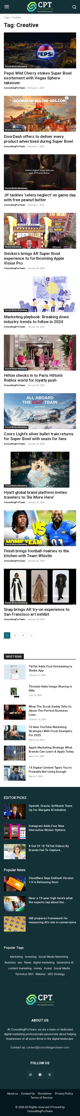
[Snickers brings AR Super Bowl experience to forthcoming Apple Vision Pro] (40, 231)
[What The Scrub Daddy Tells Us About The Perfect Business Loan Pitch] (15, 712)
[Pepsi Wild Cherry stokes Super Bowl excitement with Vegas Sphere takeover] (40, 50)
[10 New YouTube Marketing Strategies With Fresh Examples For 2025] (15, 732)
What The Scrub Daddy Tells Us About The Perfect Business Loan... (50, 710)
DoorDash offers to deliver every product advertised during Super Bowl (38, 139)
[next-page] (31, 635)
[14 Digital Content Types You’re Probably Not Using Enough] (15, 773)
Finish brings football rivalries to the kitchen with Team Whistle (36, 553)
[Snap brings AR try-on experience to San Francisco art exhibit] (40, 587)
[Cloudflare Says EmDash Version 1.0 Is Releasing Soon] (15, 883)
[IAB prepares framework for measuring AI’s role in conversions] (15, 923)
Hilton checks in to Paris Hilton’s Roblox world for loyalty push (33, 378)
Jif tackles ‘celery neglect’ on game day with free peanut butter (40, 197)
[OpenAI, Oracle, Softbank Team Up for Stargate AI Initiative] (15, 811)
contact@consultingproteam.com (47, 1047)
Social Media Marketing (16, 66)
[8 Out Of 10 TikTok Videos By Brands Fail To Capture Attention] (15, 851)
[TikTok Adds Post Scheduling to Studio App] (15, 672)
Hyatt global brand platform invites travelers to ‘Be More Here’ (35, 495)
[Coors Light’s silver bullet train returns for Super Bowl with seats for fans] (40, 411)
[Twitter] (49, 1074)
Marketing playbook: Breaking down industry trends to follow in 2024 (36, 319)
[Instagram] (30, 1074)
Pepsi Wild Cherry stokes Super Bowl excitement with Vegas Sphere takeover (38, 78)
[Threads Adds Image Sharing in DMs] (15, 692)
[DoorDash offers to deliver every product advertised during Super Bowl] (40, 114)
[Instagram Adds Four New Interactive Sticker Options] (15, 831)
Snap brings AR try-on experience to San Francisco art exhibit (37, 612)
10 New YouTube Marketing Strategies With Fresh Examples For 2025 (50, 731)
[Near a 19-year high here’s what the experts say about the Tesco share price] (15, 903)
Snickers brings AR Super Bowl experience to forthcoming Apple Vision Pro (34, 258)
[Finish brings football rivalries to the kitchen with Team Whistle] (40, 528)
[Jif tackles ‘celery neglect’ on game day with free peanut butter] (40, 172)
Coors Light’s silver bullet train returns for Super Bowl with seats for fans (38, 436)
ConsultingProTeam (14, 88)
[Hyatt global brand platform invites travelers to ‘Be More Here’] (40, 470)
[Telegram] (40, 1074)
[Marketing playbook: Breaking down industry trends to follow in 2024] (40, 294)
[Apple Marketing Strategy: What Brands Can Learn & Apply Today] (15, 753)
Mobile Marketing (13, 130)
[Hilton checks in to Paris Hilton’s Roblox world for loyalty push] (40, 353)
